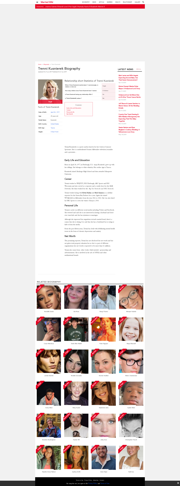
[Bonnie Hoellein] (104, 373)
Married (109, 2)
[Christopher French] (131, 437)
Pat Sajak (72, 7)
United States (55, 124)
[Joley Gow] (104, 437)
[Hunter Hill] (76, 437)
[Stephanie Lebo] (104, 405)
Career (69, 110)
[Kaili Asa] (131, 469)
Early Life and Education (74, 108)
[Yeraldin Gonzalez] (76, 373)
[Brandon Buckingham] (49, 437)
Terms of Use (104, 483)
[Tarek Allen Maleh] (76, 341)
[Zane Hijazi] (104, 469)
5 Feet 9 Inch (54, 132)
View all (138, 69)
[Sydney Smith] (76, 469)
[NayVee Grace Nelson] (49, 469)
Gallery (137, 2)
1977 (58, 112)
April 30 (53, 112)
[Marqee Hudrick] (131, 309)
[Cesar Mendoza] (49, 341)
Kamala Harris (83, 7)
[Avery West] (49, 405)
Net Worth (70, 114)
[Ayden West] (131, 405)
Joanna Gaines (51, 7)
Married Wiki (47, 2)
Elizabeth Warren (96, 7)
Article (101, 2)
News (94, 2)
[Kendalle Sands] (49, 309)
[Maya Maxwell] (131, 341)
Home (39, 64)
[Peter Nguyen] (104, 341)
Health (117, 2)
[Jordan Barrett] (49, 373)
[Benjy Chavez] (104, 309)
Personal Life (70, 112)
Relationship (127, 2)
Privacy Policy (92, 483)
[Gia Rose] (76, 309)
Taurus (53, 128)
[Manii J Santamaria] (131, 373)
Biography (86, 2)
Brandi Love (62, 7)
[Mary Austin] (76, 405)
